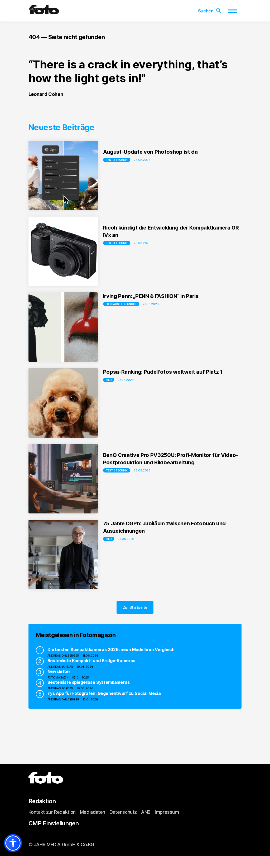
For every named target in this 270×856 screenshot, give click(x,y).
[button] (13, 843)
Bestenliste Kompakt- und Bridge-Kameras (91, 660)
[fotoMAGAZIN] (44, 12)
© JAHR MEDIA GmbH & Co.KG (61, 844)
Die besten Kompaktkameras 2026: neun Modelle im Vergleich (111, 649)
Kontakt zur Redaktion (52, 812)
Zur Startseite (135, 607)
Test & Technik (117, 159)
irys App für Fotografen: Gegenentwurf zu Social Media (104, 693)
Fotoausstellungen (121, 304)
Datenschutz (123, 812)
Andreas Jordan (60, 666)
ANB (146, 812)
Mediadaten (92, 812)
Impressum (167, 812)
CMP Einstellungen (53, 823)
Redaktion (42, 801)
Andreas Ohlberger (63, 655)
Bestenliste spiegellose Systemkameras (88, 682)
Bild (109, 379)
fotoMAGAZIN (58, 677)
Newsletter (58, 671)
